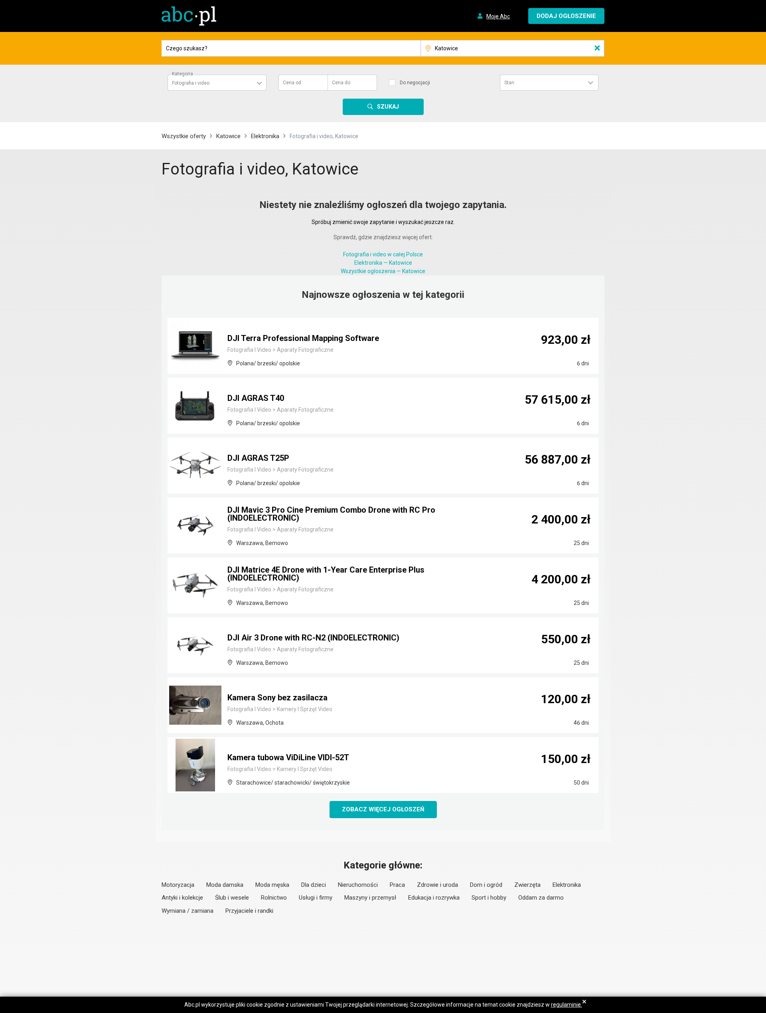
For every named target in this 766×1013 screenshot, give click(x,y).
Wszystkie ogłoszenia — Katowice (383, 271)
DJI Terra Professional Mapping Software (303, 338)
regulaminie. (566, 1004)
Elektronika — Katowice (383, 263)
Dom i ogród (486, 884)
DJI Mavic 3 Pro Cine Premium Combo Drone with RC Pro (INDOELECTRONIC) (331, 514)
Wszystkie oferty (184, 136)
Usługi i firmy (315, 897)
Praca (397, 884)
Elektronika (265, 136)
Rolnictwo (274, 897)
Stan (509, 82)
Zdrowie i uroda (437, 884)
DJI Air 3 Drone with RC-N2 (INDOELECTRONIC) (313, 637)
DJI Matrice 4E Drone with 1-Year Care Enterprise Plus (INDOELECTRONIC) (325, 574)
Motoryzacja (178, 884)
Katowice (228, 136)
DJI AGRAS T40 (255, 398)
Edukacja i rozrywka (434, 897)
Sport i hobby (489, 897)
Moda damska (224, 884)
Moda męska (272, 884)
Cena (292, 82)
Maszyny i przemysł (370, 897)
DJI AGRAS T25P (258, 458)
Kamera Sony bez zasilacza (277, 697)
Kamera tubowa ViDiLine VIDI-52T (288, 757)
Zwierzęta (527, 884)
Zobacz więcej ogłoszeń (383, 809)
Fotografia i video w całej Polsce (383, 254)
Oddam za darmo (541, 897)
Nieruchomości (358, 884)
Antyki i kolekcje (182, 897)
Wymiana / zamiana (187, 910)
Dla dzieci (313, 884)
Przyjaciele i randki (249, 910)
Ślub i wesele (232, 897)
